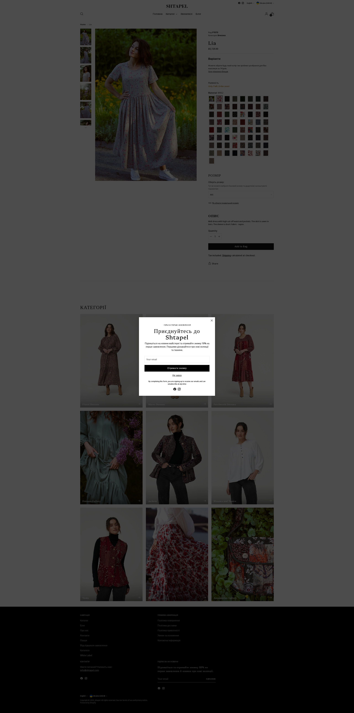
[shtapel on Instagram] (179, 389)
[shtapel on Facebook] (174, 389)
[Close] (212, 320)
